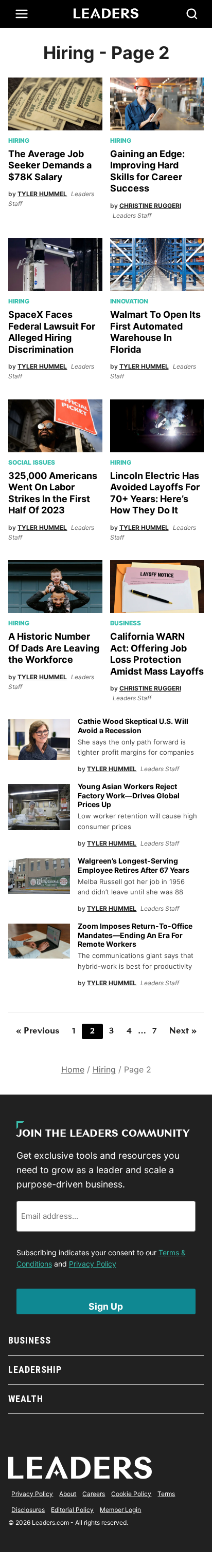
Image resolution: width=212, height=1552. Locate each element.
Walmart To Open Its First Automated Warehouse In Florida (155, 332)
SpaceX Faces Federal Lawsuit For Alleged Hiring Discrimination (51, 332)
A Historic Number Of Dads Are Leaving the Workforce (53, 648)
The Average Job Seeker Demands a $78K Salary (50, 165)
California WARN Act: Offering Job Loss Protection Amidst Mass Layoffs (157, 654)
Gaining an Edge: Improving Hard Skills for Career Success (147, 171)
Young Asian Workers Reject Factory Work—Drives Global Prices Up (129, 795)
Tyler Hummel (42, 194)
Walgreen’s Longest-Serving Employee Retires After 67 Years (134, 865)
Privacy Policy (92, 1263)
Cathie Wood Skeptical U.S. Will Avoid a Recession (133, 726)
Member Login (120, 1509)
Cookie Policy (131, 1494)
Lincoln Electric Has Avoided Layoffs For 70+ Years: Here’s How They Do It (155, 493)
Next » (183, 1031)
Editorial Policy (72, 1509)
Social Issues (31, 462)
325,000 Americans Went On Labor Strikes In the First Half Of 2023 (52, 493)
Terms (166, 1494)
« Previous (38, 1031)
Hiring (18, 140)
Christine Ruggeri (150, 205)
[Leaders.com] (106, 14)
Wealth (25, 1398)
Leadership (34, 1369)
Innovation (129, 301)
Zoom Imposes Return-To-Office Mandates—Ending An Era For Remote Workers (135, 935)
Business (125, 623)
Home (72, 1069)
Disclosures (28, 1509)
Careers (93, 1494)
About (67, 1494)
